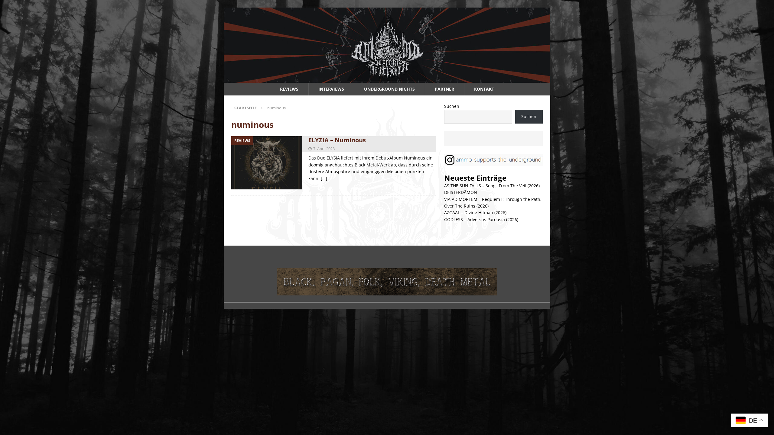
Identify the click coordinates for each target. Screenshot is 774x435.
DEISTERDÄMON (460, 192)
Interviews (331, 89)
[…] (324, 178)
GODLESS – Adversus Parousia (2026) (481, 219)
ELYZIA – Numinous (337, 140)
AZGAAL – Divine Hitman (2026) (475, 212)
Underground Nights (389, 89)
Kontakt (484, 89)
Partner (444, 89)
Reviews (289, 89)
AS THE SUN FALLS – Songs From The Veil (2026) (492, 185)
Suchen (451, 106)
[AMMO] (387, 79)
